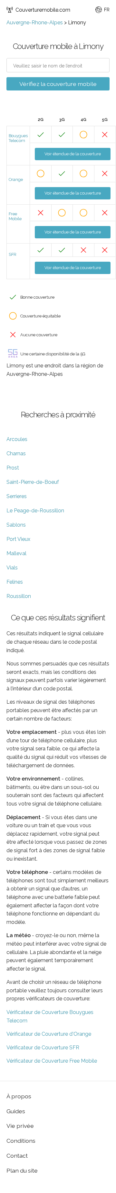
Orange (16, 179)
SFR (12, 254)
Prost (12, 468)
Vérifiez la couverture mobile (58, 83)
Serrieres (16, 496)
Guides (15, 1111)
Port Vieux (18, 539)
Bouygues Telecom (18, 138)
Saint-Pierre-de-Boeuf (32, 482)
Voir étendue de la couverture (72, 153)
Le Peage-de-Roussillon (35, 510)
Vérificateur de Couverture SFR (42, 1047)
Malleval (16, 553)
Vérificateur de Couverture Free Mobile (51, 1061)
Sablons (16, 525)
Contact (17, 1155)
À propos (18, 1096)
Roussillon (18, 596)
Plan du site (22, 1170)
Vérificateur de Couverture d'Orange (48, 1034)
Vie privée (20, 1125)
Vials (12, 568)
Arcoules (16, 439)
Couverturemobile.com (42, 10)
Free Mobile (15, 216)
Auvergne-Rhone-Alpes (34, 22)
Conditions (20, 1140)
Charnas (16, 453)
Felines (14, 582)
